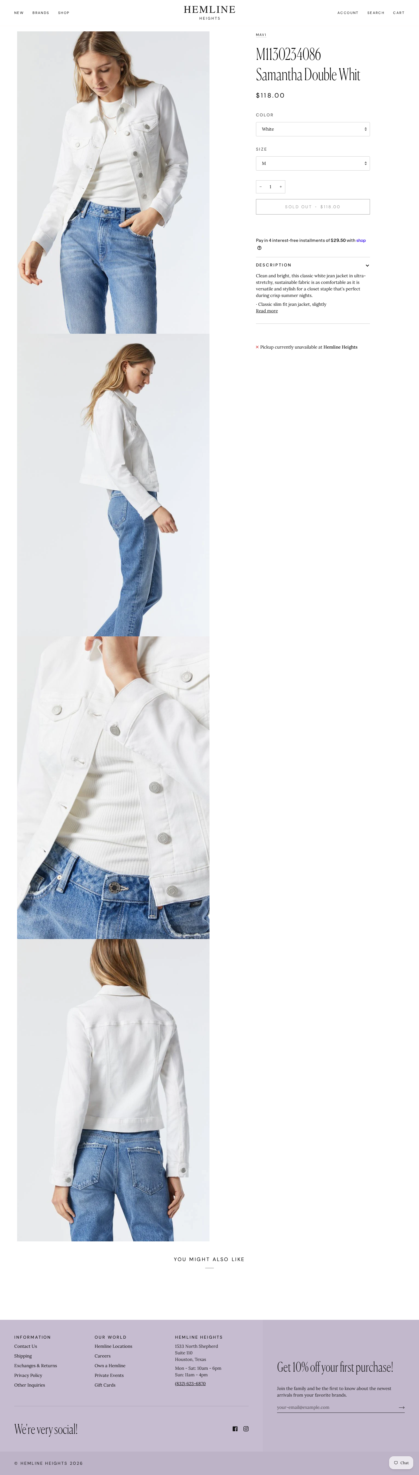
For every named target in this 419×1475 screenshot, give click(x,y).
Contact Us (25, 1346)
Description (274, 265)
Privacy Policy (28, 1375)
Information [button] (32, 1337)
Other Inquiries (29, 1385)
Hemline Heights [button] (199, 1337)
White (268, 129)
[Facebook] (235, 1428)
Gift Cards (105, 1385)
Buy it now (313, 226)
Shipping (23, 1356)
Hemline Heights (44, 1463)
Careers (103, 1356)
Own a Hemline (110, 1365)
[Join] (397, 1407)
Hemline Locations (113, 1346)
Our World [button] (111, 1337)
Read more (267, 310)
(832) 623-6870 (190, 1383)
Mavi (261, 35)
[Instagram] (246, 1428)
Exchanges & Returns (35, 1365)
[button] (41, 13)
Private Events (109, 1375)
